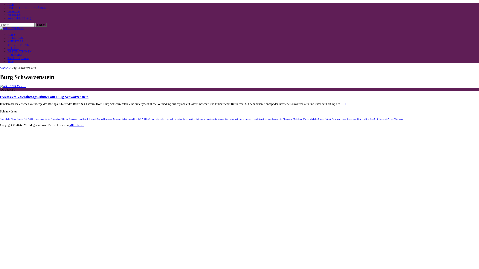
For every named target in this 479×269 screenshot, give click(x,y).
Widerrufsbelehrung (19, 18)
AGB (10, 4)
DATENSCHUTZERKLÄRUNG (28, 8)
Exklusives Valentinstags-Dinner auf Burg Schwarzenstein (44, 97)
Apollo (20, 119)
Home (11, 34)
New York (336, 119)
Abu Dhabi (5, 119)
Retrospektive (363, 119)
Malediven (297, 119)
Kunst (261, 119)
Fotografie (200, 119)
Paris (344, 119)
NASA (328, 119)
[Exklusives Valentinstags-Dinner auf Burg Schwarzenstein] (13, 86)
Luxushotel (277, 119)
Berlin (65, 119)
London (268, 119)
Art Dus (31, 119)
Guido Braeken (245, 119)
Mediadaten (14, 14)
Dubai (124, 119)
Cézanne (117, 119)
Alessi (13, 119)
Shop (10, 61)
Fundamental (211, 119)
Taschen (382, 119)
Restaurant (351, 119)
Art (25, 119)
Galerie (221, 119)
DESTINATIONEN (19, 51)
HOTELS (13, 48)
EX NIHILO (144, 119)
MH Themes (76, 125)
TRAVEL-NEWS (18, 44)
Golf (227, 119)
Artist (47, 119)
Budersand (73, 119)
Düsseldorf (133, 119)
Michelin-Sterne (317, 119)
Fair (152, 119)
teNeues (389, 119)
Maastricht (287, 119)
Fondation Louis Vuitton (184, 119)
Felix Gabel (160, 119)
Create (94, 119)
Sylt (376, 119)
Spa (371, 119)
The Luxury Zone (18, 58)
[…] (343, 104)
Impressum (13, 11)
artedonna (40, 119)
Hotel (255, 119)
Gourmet (234, 119)
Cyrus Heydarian (104, 119)
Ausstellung (56, 119)
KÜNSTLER (15, 41)
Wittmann (398, 119)
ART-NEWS (15, 38)
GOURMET (15, 54)
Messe (306, 119)
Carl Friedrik (84, 119)
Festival (169, 119)
